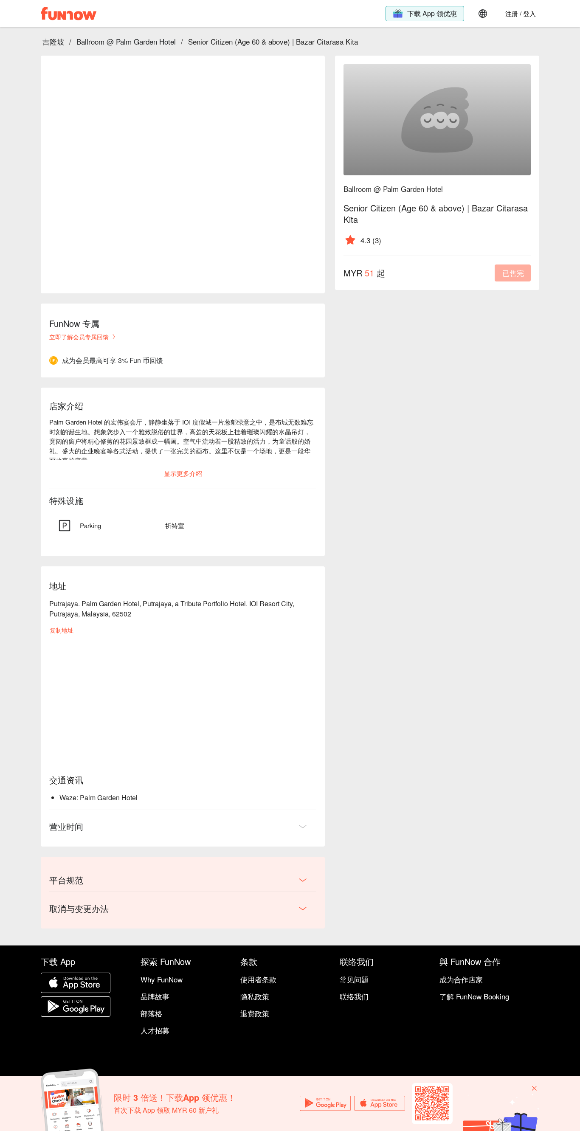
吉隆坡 (53, 41)
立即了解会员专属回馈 (79, 336)
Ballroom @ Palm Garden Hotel (126, 41)
